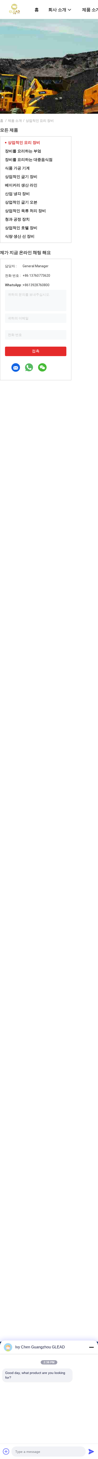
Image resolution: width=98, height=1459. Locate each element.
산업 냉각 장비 (17, 193)
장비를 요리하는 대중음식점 (29, 159)
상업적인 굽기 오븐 (21, 202)
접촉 (35, 351)
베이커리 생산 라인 (21, 185)
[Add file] (6, 1451)
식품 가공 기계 (17, 168)
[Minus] (91, 1347)
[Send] (91, 1451)
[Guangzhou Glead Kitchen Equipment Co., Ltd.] (14, 9)
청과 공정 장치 (17, 219)
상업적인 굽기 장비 (21, 176)
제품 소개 (15, 120)
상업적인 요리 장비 (24, 142)
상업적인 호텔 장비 (21, 228)
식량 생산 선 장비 (19, 236)
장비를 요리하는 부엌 (23, 151)
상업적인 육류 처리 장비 (25, 210)
